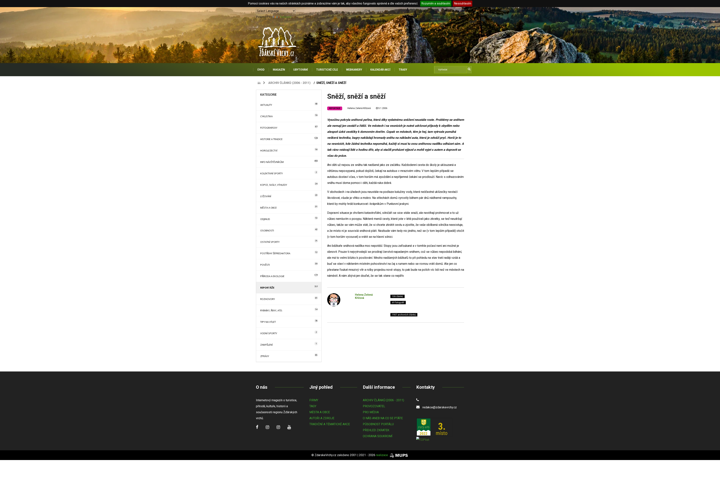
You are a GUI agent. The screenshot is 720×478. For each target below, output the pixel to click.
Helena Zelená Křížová (359, 108)
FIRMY (313, 400)
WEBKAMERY (354, 69)
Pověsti (265, 264)
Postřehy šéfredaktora (275, 253)
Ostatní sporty (270, 242)
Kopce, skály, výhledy (273, 184)
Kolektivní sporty (271, 173)
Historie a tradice (271, 139)
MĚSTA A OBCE (319, 412)
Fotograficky (268, 127)
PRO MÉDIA (371, 412)
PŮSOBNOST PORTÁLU (378, 424)
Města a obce (268, 207)
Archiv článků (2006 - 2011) (289, 83)
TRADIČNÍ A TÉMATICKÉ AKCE (329, 424)
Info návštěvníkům (272, 162)
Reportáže (267, 287)
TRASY (403, 69)
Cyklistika (266, 116)
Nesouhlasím (462, 3)
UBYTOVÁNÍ (300, 69)
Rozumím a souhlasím (435, 3)
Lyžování (265, 196)
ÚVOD (261, 69)
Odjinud (265, 219)
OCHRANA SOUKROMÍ (377, 436)
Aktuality (266, 105)
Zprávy (264, 356)
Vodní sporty (268, 333)
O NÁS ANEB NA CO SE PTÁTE (383, 418)
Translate (286, 17)
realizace (382, 455)
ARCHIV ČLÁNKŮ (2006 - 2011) (383, 400)
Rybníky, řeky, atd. (271, 310)
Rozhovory (267, 299)
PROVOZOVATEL (374, 406)
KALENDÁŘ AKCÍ (380, 69)
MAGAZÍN (279, 69)
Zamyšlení (266, 344)
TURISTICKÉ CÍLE (327, 69)
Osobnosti (267, 230)
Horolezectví (268, 150)
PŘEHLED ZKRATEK (376, 430)
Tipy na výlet (268, 322)
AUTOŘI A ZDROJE (321, 418)
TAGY (312, 406)
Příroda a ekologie (272, 276)
